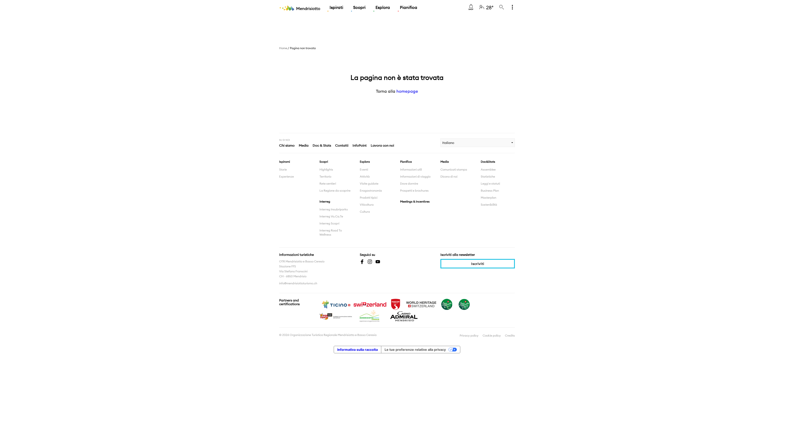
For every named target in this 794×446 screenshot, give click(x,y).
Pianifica (408, 7)
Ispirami (284, 162)
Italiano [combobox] (448, 143)
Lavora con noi (382, 145)
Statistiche (488, 176)
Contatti (341, 145)
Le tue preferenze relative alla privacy (415, 350)
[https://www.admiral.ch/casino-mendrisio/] (403, 316)
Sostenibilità (489, 204)
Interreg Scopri (329, 223)
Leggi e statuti (490, 183)
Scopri (359, 7)
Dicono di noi (448, 176)
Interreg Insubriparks (333, 209)
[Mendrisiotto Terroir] (369, 316)
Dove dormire (409, 183)
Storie (283, 169)
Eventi (364, 169)
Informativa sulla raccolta (357, 350)
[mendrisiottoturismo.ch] (299, 8)
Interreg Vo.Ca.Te (331, 216)
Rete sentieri (327, 183)
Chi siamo (287, 145)
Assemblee (488, 169)
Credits (510, 335)
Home (283, 48)
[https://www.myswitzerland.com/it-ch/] (369, 304)
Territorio (325, 176)
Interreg (324, 201)
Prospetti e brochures (414, 190)
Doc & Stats (322, 145)
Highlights (326, 169)
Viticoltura (367, 204)
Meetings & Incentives (415, 201)
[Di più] (512, 7)
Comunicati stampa (453, 169)
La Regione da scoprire (334, 190)
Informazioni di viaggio (415, 176)
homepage (407, 91)
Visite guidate (369, 183)
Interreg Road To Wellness (330, 232)
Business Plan (490, 190)
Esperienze (286, 176)
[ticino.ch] (336, 304)
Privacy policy (469, 335)
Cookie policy (492, 335)
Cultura (365, 212)
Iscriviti (477, 264)
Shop (471, 9)
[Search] (501, 7)
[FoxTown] (336, 316)
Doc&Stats (488, 162)
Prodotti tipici (368, 197)
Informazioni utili (411, 169)
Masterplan (488, 197)
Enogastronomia (371, 190)
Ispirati (336, 7)
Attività (365, 176)
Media (304, 145)
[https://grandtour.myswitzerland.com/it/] (395, 304)
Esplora (382, 7)
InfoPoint (360, 145)
